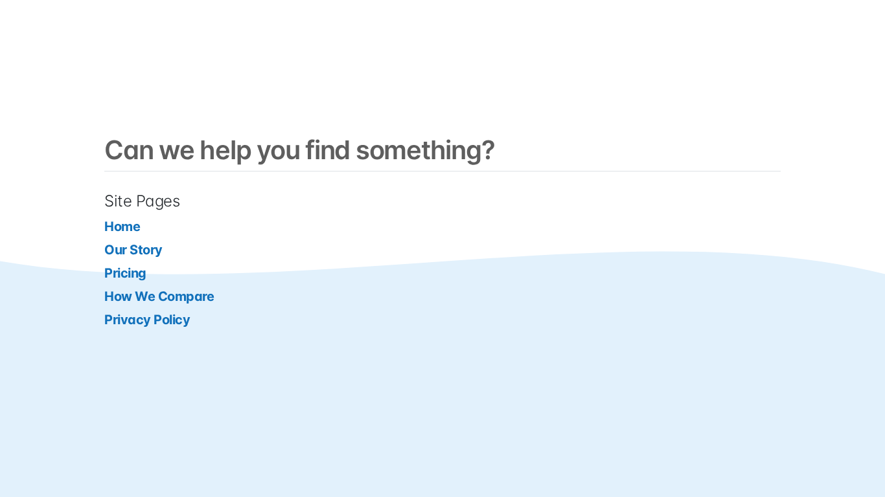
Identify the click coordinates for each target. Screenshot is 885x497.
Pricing (125, 273)
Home (122, 226)
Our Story (133, 250)
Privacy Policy (147, 319)
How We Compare (159, 296)
